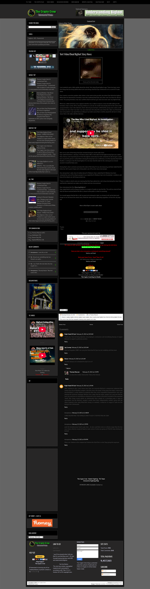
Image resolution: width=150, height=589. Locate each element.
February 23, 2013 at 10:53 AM (85, 334)
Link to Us (56, 548)
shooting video (82, 319)
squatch (88, 319)
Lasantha (103, 584)
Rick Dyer (71, 319)
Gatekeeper (35, 235)
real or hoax (66, 319)
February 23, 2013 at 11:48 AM (80, 413)
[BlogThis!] (63, 310)
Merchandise (75, 2)
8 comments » (81, 315)
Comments (106, 574)
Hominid (108, 317)
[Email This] (61, 310)
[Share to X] (65, 310)
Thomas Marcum (74, 372)
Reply (66, 342)
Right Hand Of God (70, 334)
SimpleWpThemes (117, 582)
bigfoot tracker (82, 317)
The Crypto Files (39, 2)
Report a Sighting (87, 2)
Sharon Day (35, 237)
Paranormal (40, 38)
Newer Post (62, 324)
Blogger (36, 584)
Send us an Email (91, 253)
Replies (69, 368)
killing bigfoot (114, 317)
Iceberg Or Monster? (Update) (45, 197)
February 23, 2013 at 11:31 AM (77, 359)
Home (91, 324)
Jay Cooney (67, 347)
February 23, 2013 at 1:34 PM (91, 372)
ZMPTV (115, 2)
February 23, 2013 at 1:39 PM (80, 424)
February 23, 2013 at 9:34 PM (80, 439)
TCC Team (28, 2)
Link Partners (56, 550)
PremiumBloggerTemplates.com (114, 584)
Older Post (120, 324)
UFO (35, 38)
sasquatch (76, 319)
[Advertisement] (91, 491)
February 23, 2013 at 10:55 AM (80, 347)
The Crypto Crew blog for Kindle (91, 277)
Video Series (50, 2)
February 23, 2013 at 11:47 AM (85, 386)
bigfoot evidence (74, 317)
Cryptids (94, 317)
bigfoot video (89, 317)
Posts (105, 571)
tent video (93, 319)
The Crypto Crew (41, 582)
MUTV (108, 2)
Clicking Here (34, 571)
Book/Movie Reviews (62, 2)
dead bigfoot (100, 317)
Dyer (104, 317)
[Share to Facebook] (67, 310)
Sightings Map (100, 2)
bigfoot (68, 317)
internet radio (87, 219)
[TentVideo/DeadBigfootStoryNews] (76, 54)
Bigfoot (31, 38)
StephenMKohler (36, 240)
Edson (66, 359)
